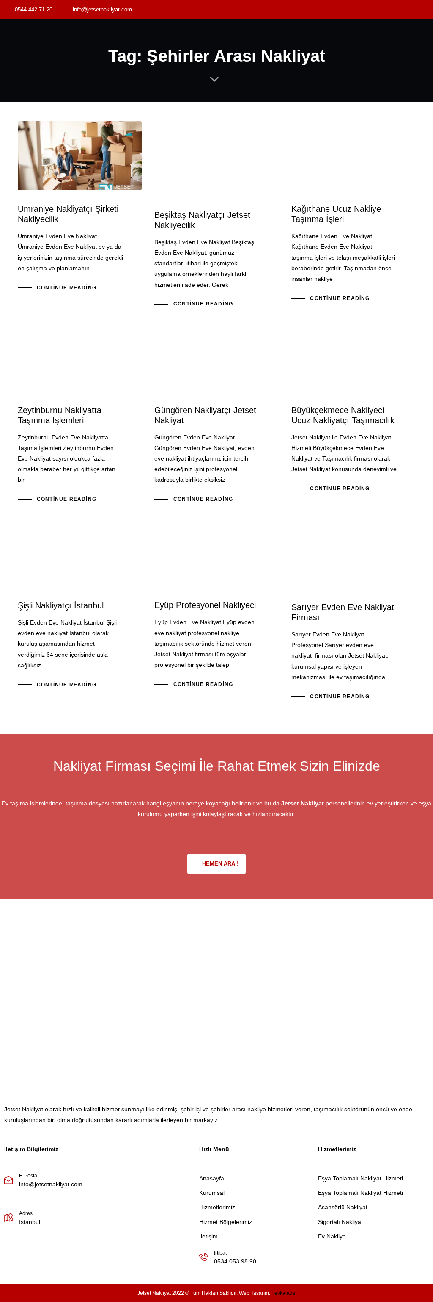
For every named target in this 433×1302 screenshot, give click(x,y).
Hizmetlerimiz (217, 1207)
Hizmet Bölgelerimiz (225, 1222)
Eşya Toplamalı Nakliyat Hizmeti (360, 1178)
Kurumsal (212, 1192)
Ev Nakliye (332, 1236)
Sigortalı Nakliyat (340, 1222)
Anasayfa (211, 1178)
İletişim (208, 1236)
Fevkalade (283, 1293)
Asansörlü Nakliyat (342, 1207)
